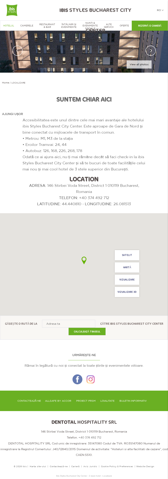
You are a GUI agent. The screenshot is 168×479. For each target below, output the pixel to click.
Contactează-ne (29, 400)
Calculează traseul (87, 331)
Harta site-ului (38, 466)
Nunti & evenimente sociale (90, 25)
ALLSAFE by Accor (58, 400)
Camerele (26, 25)
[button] (84, 260)
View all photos (139, 64)
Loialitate (107, 400)
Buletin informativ (133, 400)
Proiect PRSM (85, 400)
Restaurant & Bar (47, 25)
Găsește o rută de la (21, 324)
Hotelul (8, 25)
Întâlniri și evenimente (68, 25)
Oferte (124, 25)
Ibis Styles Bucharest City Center (136, 324)
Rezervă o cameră (149, 25)
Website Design (145, 466)
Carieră (75, 466)
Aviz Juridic (90, 466)
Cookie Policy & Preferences (117, 466)
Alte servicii (109, 25)
